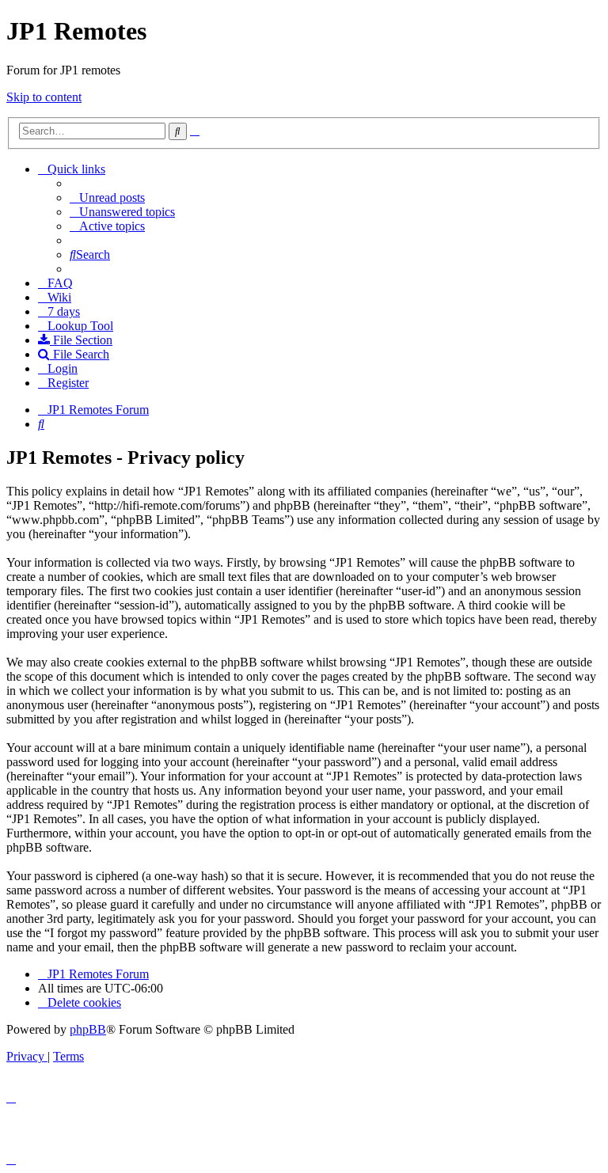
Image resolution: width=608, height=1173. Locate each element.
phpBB (88, 1029)
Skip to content (44, 97)
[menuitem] (107, 197)
